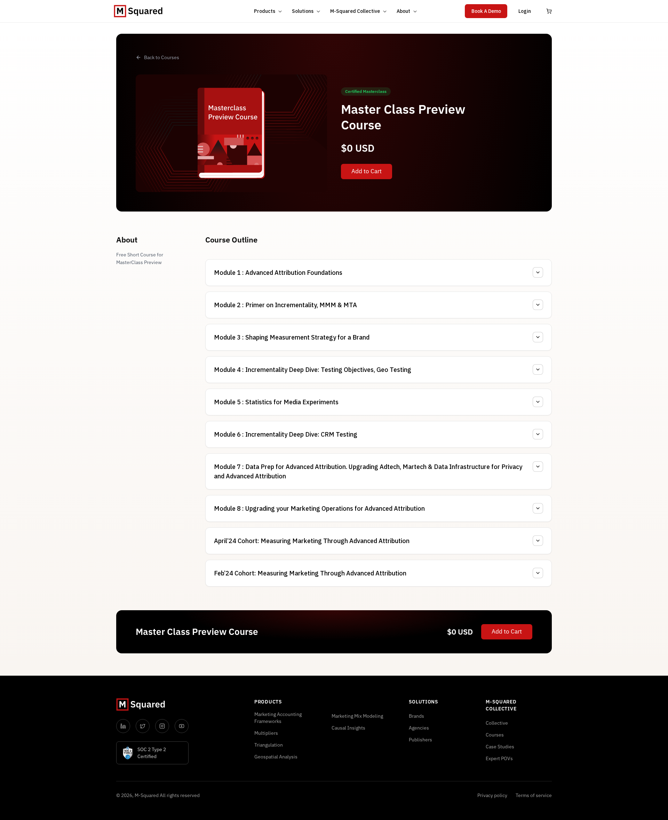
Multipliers (266, 733)
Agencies (419, 728)
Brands (416, 716)
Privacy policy (492, 795)
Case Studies (500, 746)
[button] (266, 11)
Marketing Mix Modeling (357, 716)
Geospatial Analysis (275, 757)
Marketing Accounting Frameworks (278, 717)
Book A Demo (486, 11)
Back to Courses (161, 57)
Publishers (420, 740)
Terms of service (534, 795)
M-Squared (147, 795)
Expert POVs (499, 758)
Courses (495, 735)
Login (524, 11)
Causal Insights (348, 728)
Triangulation (268, 745)
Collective (497, 723)
